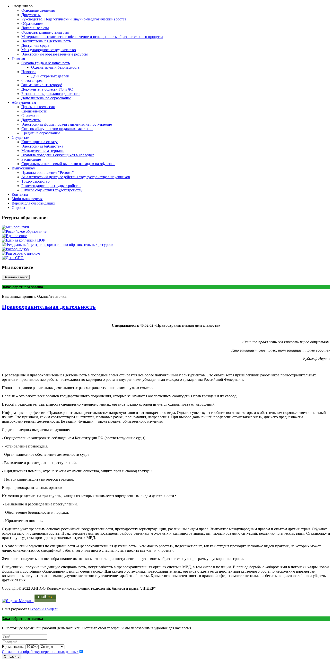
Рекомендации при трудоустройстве (51, 186)
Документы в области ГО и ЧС (47, 89)
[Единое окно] (14, 236)
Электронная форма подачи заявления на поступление (66, 124)
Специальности (34, 111)
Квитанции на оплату (39, 142)
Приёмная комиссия (38, 107)
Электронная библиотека (42, 146)
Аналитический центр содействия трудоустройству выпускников (75, 177)
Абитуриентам (24, 102)
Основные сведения (38, 10)
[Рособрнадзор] (15, 249)
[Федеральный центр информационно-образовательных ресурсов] (57, 244)
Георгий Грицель (44, 609)
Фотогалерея (32, 80)
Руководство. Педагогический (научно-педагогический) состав (73, 19)
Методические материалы (42, 151)
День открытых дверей (50, 76)
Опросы (18, 207)
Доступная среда (35, 45)
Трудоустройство (35, 181)
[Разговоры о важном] (21, 253)
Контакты (20, 194)
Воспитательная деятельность (46, 41)
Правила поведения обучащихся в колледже (57, 155)
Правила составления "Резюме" (47, 172)
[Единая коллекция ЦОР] (23, 240)
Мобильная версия (27, 199)
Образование (32, 23)
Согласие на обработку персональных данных (40, 652)
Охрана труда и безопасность (45, 63)
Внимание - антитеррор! (41, 85)
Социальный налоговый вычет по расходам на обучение (68, 164)
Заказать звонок (16, 277)
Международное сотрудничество (48, 50)
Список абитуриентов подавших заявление (57, 129)
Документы (31, 15)
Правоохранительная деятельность (49, 307)
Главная (18, 58)
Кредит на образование (40, 133)
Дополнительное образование (46, 98)
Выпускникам (23, 168)
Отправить (11, 656)
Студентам (20, 137)
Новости (28, 72)
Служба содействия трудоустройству (51, 190)
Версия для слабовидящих (33, 203)
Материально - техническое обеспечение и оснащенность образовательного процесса (92, 37)
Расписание (31, 159)
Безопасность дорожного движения (50, 94)
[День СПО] (13, 258)
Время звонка (13, 646)
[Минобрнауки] (15, 227)
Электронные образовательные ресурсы (54, 54)
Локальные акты (35, 28)
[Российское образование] (24, 231)
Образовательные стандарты (45, 32)
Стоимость (30, 115)
